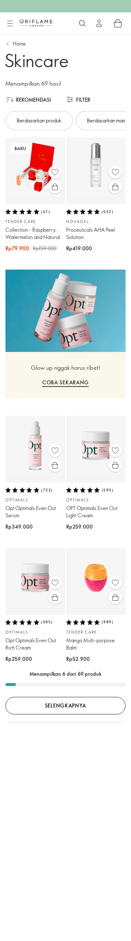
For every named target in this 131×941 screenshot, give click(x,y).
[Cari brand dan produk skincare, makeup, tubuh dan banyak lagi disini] (82, 23)
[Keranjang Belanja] (118, 23)
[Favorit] (54, 172)
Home (19, 43)
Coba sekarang (65, 382)
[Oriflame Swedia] (36, 22)
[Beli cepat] (54, 186)
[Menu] (9, 23)
